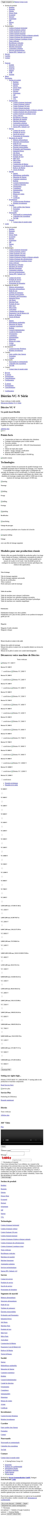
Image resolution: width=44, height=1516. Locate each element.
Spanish (11, 74)
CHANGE (18, 1503)
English (11, 65)
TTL (10, 24)
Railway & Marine (19, 168)
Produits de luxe (18, 156)
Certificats (16, 198)
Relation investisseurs (20, 203)
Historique (16, 192)
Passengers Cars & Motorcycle (23, 166)
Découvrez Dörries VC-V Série (11, 403)
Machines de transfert (16, 45)
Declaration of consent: (10, 1162)
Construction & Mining (20, 164)
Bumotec (12, 9)
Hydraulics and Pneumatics (22, 149)
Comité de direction (19, 184)
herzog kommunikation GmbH (19, 1477)
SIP (10, 20)
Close (3, 1146)
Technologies (13, 101)
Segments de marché (15, 138)
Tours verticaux (14, 41)
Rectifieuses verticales (16, 43)
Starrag (11, 22)
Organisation (17, 186)
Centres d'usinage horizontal (18, 28)
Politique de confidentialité (13, 1466)
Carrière (7, 56)
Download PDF (6, 1069)
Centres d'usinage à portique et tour (20, 39)
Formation (16, 209)
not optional (4, 1510)
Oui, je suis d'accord (8, 1503)
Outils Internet (9, 1472)
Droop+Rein (13, 13)
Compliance (17, 188)
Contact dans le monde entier (22, 222)
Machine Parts (17, 155)
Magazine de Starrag (19, 177)
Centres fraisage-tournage (17, 33)
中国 (10, 72)
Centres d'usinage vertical (17, 30)
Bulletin (15, 181)
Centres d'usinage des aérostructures (20, 37)
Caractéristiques (10, 378)
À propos (8, 374)
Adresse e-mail (5, 1150)
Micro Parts (17, 160)
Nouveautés (13, 212)
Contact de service (19, 130)
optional (3, 1512)
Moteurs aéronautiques (20, 140)
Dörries (11, 11)
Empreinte (8, 1465)
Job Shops (16, 153)
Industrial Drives (18, 151)
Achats (15, 196)
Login (7, 224)
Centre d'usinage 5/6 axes (17, 32)
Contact (7, 58)
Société (11, 171)
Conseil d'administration (21, 183)
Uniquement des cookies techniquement (13, 1505)
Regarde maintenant (7, 1100)
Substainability (18, 190)
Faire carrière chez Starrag (21, 207)
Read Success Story (7, 1085)
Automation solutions (16, 48)
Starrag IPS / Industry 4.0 (17, 52)
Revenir (7, 373)
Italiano (11, 70)
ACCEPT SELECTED (13, 1514)
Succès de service (18, 134)
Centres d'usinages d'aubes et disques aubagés (24, 35)
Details (25, 1503)
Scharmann (12, 18)
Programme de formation (21, 136)
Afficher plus (5, 429)
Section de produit (15, 80)
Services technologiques (17, 50)
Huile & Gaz (17, 143)
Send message (6, 1177)
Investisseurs (13, 199)
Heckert (11, 17)
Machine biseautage (15, 46)
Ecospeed (12, 15)
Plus (2, 1127)
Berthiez (11, 7)
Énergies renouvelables (20, 147)
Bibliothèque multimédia (21, 175)
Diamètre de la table (11, 785)
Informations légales (11, 1468)
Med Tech (16, 158)
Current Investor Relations (21, 201)
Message (3, 1155)
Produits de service (19, 132)
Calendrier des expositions (21, 216)
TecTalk (15, 218)
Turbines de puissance (20, 145)
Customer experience (20, 179)
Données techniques (11, 783)
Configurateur (9, 380)
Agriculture (16, 162)
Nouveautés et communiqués (22, 214)
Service (7, 54)
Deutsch (11, 67)
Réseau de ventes (18, 194)
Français (7, 63)
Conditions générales (11, 1470)
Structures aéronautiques (21, 142)
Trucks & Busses (18, 170)
